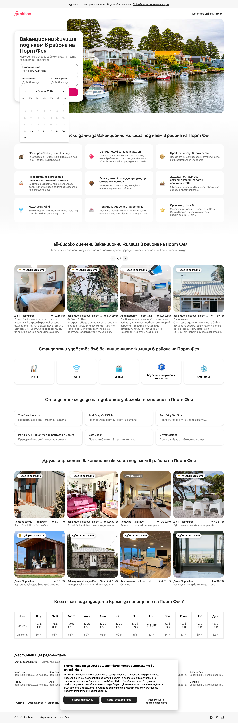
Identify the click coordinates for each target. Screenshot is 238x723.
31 (25, 138)
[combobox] (48, 71)
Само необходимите (119, 699)
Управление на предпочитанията (156, 701)
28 (50, 131)
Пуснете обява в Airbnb (206, 13)
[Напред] (125, 258)
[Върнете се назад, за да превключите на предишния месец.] (25, 91)
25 (31, 131)
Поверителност (47, 717)
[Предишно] (113, 258)
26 (37, 131)
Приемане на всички (81, 699)
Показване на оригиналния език (151, 4)
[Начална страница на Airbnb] (22, 13)
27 (44, 131)
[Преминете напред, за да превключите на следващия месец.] (63, 91)
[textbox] (34, 82)
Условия (64, 717)
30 (63, 131)
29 (57, 131)
